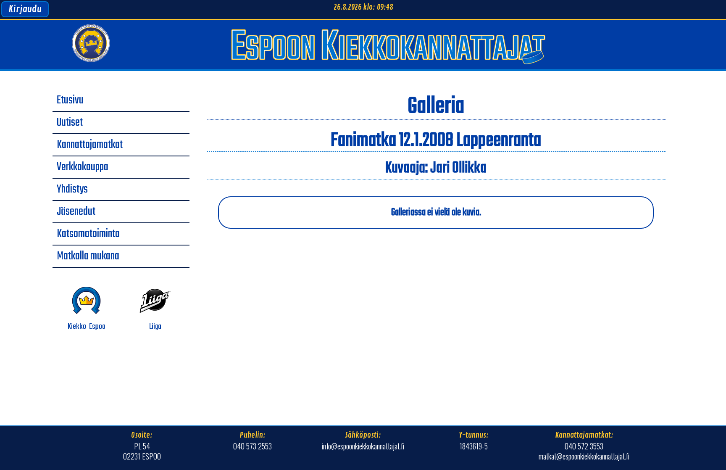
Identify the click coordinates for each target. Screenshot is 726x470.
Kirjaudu (25, 9)
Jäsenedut (76, 212)
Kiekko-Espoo (86, 326)
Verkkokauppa (82, 167)
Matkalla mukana (88, 256)
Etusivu (70, 100)
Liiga (155, 326)
